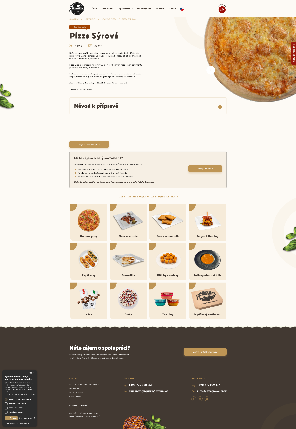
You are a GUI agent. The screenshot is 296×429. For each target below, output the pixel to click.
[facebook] (193, 399)
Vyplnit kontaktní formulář (205, 352)
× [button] (34, 373)
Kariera (84, 405)
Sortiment (107, 9)
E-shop (172, 9)
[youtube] (207, 399)
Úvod (94, 9)
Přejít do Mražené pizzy (89, 144)
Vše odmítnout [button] (27, 418)
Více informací (29, 394)
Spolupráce (124, 9)
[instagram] (200, 399)
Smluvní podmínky (76, 416)
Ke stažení (73, 405)
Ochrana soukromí (92, 416)
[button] (20, 423)
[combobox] (30, 373)
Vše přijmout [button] (11, 418)
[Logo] (76, 8)
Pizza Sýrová (129, 19)
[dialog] (19, 398)
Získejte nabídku (205, 169)
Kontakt (160, 9)
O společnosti (144, 9)
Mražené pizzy (109, 19)
